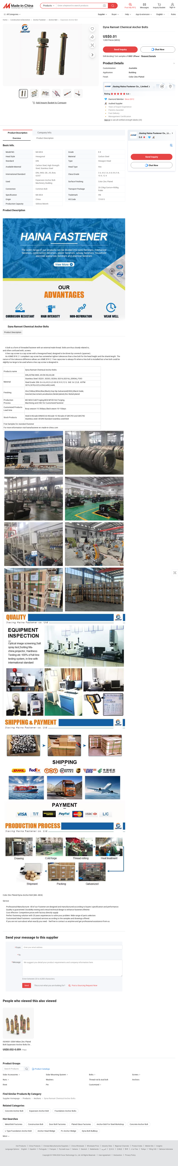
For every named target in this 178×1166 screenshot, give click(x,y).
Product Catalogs (42, 1069)
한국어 (111, 1149)
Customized (94, 1084)
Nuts (5, 1079)
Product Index (137, 1146)
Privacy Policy (130, 1155)
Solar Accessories (10, 1074)
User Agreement (105, 1155)
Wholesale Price (93, 1146)
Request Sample (148, 56)
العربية (104, 1149)
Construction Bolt (35, 1124)
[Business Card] (171, 145)
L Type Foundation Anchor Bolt (18, 1131)
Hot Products (21, 1146)
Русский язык (64, 1149)
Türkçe (143, 1149)
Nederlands (94, 1149)
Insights (159, 1146)
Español (33, 1149)
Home (5, 20)
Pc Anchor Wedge (68, 1131)
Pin (47, 1084)
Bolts (91, 1074)
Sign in (172, 7)
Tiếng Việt (152, 1149)
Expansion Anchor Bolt (69, 20)
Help (127, 14)
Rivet (5, 1084)
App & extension (143, 14)
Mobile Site (149, 1146)
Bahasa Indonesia (166, 1149)
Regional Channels (122, 1146)
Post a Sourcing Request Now (82, 985)
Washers (49, 1079)
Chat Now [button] (159, 49)
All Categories (12, 14)
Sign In (107, 120)
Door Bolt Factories (57, 1124)
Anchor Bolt (53, 20)
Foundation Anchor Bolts (65, 1111)
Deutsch (84, 1149)
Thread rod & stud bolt (98, 1079)
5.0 (141, 137)
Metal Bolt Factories (13, 1124)
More (5, 1136)
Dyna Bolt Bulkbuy (90, 1131)
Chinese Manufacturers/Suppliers (55, 1146)
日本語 (119, 1149)
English (24, 1149)
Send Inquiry (120, 49)
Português (43, 1149)
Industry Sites (107, 1146)
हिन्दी (126, 1149)
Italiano (75, 1149)
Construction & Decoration (20, 20)
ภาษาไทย (134, 1149)
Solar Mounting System (56, 1074)
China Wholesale (77, 1146)
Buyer (114, 14)
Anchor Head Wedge (46, 1131)
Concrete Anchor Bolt (14, 1111)
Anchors (135, 1079)
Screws (135, 1074)
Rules (173, 14)
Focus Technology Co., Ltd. (71, 1155)
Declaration (117, 1155)
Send (26, 985)
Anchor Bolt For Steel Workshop (110, 1124)
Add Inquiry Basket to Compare (51, 102)
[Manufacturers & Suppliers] (18, 6)
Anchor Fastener (39, 20)
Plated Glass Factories (81, 1124)
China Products (34, 1146)
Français (53, 1149)
